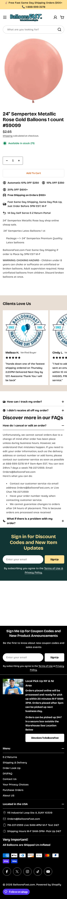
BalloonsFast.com (24, 884)
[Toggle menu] (5, 17)
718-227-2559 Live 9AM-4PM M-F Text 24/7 (33, 825)
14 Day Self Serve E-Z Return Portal (29, 212)
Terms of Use (45, 666)
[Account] (55, 17)
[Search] (59, 29)
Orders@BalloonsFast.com (23, 818)
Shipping (8, 135)
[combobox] (33, 29)
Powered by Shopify (48, 884)
